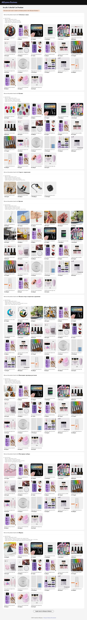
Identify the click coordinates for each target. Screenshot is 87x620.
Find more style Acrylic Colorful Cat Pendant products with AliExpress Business (21, 10)
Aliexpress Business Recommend (49, 617)
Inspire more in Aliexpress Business (43, 611)
